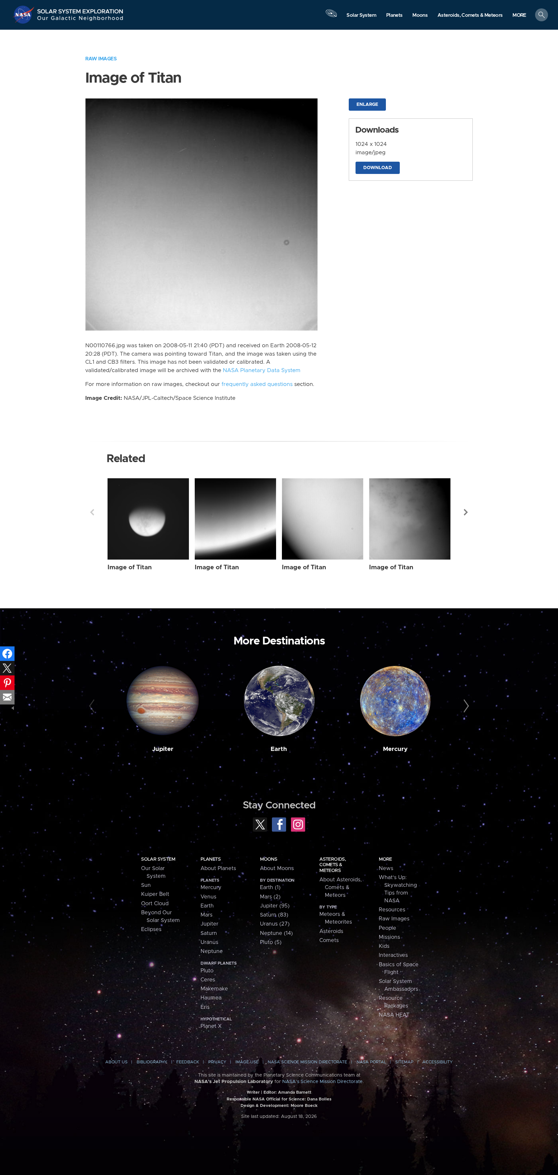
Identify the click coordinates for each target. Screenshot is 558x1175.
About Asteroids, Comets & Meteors (340, 887)
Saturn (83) (274, 914)
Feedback (187, 1062)
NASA (24, 15)
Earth (279, 749)
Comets (329, 940)
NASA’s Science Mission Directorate (322, 1081)
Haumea (211, 997)
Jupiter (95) (275, 905)
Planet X (211, 1026)
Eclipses (151, 929)
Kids (384, 946)
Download (377, 168)
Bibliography (152, 1062)
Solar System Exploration (80, 10)
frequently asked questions (257, 384)
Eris (205, 1007)
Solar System (158, 859)
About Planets (218, 868)
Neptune (212, 951)
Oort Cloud (155, 903)
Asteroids (331, 931)
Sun (146, 885)
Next (466, 512)
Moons (268, 859)
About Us (116, 1062)
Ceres (208, 979)
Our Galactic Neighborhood (80, 20)
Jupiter (162, 749)
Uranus (209, 942)
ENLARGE (367, 104)
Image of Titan (130, 567)
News (386, 868)
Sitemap (404, 1062)
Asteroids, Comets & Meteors (332, 865)
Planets (211, 859)
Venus (208, 896)
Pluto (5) (271, 942)
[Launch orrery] (331, 16)
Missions (389, 937)
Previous (92, 512)
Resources (392, 909)
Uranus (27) (275, 924)
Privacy (217, 1062)
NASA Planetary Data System (261, 370)
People (387, 928)
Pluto (207, 970)
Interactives (393, 955)
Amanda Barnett (294, 1092)
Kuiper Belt (155, 894)
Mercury (395, 749)
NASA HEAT (394, 1015)
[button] (519, 15)
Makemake (214, 988)
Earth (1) (270, 887)
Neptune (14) (276, 933)
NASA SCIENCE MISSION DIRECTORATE (307, 1062)
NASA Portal (371, 1062)
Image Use (247, 1062)
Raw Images (101, 58)
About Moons (277, 868)
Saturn (209, 933)
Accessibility (437, 1062)
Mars (206, 914)
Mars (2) (270, 896)
